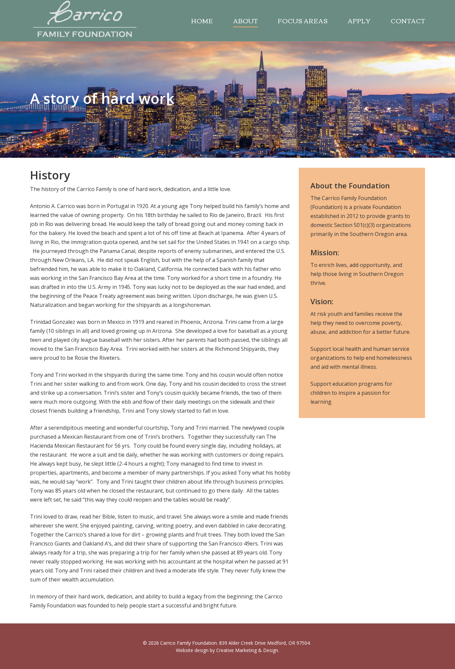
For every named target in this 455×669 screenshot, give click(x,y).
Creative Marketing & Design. (247, 650)
